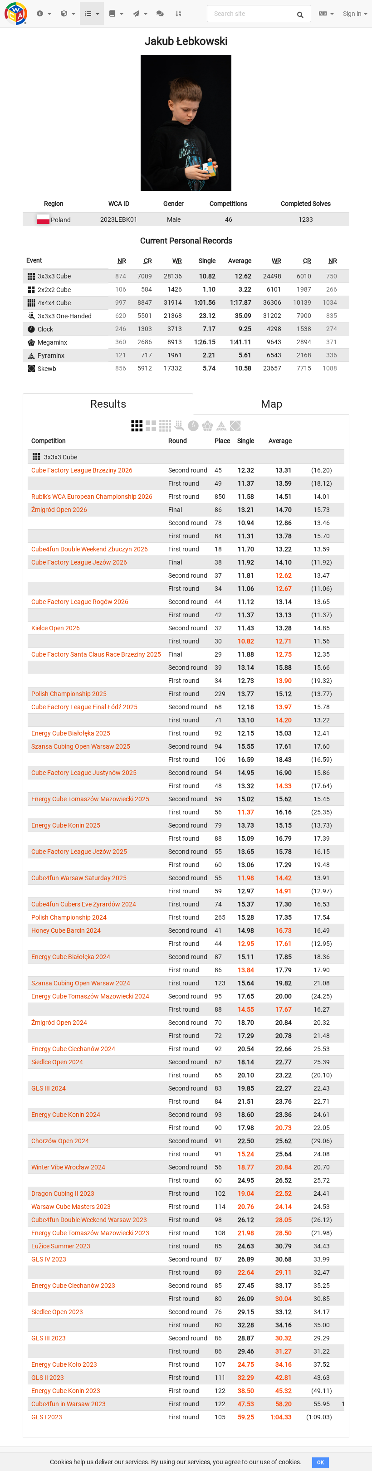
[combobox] (259, 13)
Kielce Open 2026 (55, 628)
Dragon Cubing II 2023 (62, 1193)
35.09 (243, 315)
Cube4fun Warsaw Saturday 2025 (79, 878)
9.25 (245, 328)
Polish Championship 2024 (69, 917)
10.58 (243, 368)
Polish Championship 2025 (69, 693)
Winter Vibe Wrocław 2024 (68, 1167)
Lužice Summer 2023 (60, 1246)
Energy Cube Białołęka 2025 (70, 733)
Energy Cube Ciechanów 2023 (73, 1285)
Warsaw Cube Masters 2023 (71, 1206)
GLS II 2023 (47, 1377)
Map (271, 404)
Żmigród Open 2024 (59, 1022)
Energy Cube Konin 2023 (65, 1390)
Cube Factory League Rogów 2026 (79, 601)
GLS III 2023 (48, 1338)
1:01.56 (204, 302)
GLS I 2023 (46, 1417)
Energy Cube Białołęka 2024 (70, 956)
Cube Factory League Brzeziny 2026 (81, 470)
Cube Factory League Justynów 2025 (84, 772)
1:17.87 (240, 302)
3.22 (245, 289)
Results (108, 404)
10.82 (207, 276)
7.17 (209, 328)
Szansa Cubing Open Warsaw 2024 (80, 983)
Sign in (353, 13)
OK (320, 1463)
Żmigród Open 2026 (59, 509)
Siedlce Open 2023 (57, 1311)
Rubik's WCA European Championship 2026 (91, 496)
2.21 (209, 355)
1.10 (209, 289)
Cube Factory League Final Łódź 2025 (84, 707)
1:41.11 (240, 342)
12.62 (243, 276)
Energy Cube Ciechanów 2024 (73, 1048)
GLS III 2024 (48, 1088)
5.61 (245, 355)
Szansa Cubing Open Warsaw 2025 (80, 746)
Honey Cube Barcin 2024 (66, 930)
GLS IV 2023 (48, 1259)
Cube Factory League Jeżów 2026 (79, 562)
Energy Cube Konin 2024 (65, 1114)
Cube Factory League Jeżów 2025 (79, 851)
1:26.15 (204, 342)
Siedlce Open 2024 (57, 1062)
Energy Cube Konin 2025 (65, 825)
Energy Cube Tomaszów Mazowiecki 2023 (90, 1233)
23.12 (207, 315)
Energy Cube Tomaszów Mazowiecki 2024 (90, 996)
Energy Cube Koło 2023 (64, 1364)
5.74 (209, 368)
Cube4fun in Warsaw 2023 (68, 1404)
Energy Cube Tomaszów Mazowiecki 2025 (90, 799)
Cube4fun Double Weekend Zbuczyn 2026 (89, 549)
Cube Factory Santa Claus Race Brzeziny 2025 (96, 654)
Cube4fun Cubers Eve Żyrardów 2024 (83, 904)
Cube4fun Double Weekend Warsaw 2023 (89, 1219)
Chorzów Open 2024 (60, 1141)
